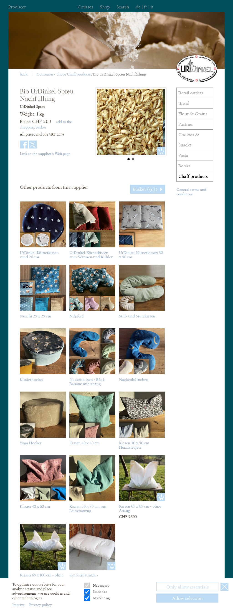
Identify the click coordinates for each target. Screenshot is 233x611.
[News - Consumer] (196, 68)
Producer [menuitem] (17, 7)
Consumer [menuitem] (45, 74)
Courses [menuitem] (85, 7)
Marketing (100, 598)
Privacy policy (40, 605)
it (152, 7)
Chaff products (79, 74)
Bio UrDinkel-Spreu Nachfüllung (119, 74)
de (138, 7)
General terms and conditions (191, 191)
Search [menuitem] (122, 7)
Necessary (100, 585)
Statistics (99, 591)
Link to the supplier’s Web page (45, 153)
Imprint (18, 605)
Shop (61, 74)
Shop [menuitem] (105, 7)
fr (145, 7)
